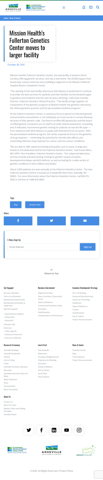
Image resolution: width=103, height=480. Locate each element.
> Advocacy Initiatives (12, 338)
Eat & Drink (42, 373)
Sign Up (88, 246)
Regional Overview (45, 293)
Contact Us (8, 402)
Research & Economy (12, 345)
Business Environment (46, 287)
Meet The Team (10, 405)
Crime (6, 363)
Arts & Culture (78, 316)
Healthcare (76, 303)
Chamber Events (79, 350)
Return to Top (51, 273)
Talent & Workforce (45, 302)
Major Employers (10, 379)
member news (34, 204)
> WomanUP (9, 320)
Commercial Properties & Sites (50, 305)
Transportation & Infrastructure (50, 315)
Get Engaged (8, 287)
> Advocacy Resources (13, 334)
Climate (7, 357)
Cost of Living (9, 360)
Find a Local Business (12, 296)
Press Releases (78, 357)
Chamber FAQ (9, 324)
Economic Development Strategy (84, 287)
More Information (11, 389)
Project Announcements (82, 319)
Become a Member (11, 293)
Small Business (44, 312)
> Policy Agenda (10, 331)
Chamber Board (10, 414)
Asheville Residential (12, 353)
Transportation (9, 386)
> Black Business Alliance (14, 314)
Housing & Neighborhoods (48, 357)
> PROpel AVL (9, 317)
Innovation (42, 309)
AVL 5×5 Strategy (79, 293)
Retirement (42, 353)
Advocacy (8, 328)
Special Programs (11, 309)
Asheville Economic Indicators (16, 367)
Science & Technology (81, 299)
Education (8, 370)
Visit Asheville (43, 350)
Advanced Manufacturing (82, 296)
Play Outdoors (43, 377)
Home (6, 18)
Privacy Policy (66, 470)
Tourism (75, 309)
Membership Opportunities (14, 299)
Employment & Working (47, 360)
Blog (16, 204)
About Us (7, 396)
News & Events (15, 18)
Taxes (6, 383)
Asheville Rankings (11, 350)
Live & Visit (42, 345)
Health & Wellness (45, 367)
